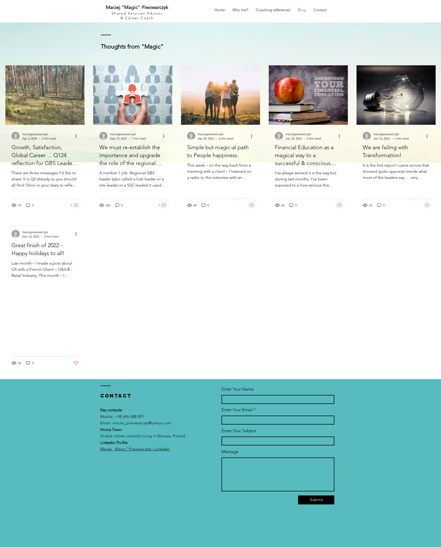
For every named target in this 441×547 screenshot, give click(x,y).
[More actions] (78, 136)
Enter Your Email (237, 410)
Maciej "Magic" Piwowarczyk (137, 7)
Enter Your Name (238, 389)
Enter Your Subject (239, 431)
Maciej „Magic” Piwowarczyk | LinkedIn (134, 448)
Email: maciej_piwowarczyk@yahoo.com (136, 422)
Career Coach (139, 18)
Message (230, 452)
